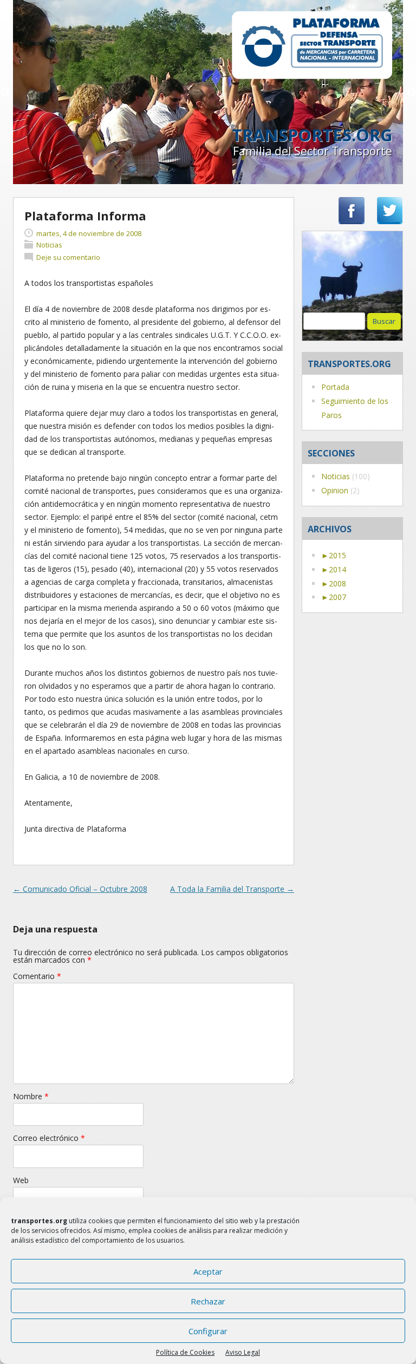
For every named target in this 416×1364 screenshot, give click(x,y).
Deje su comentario (68, 257)
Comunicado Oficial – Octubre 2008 (80, 889)
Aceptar (208, 1271)
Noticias (335, 476)
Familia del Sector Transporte (312, 151)
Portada (335, 387)
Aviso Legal (242, 1352)
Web (21, 1180)
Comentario (37, 976)
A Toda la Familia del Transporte (232, 889)
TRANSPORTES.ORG (312, 135)
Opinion (334, 490)
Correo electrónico (49, 1138)
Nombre (31, 1096)
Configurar (207, 1331)
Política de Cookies (185, 1352)
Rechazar (208, 1301)
